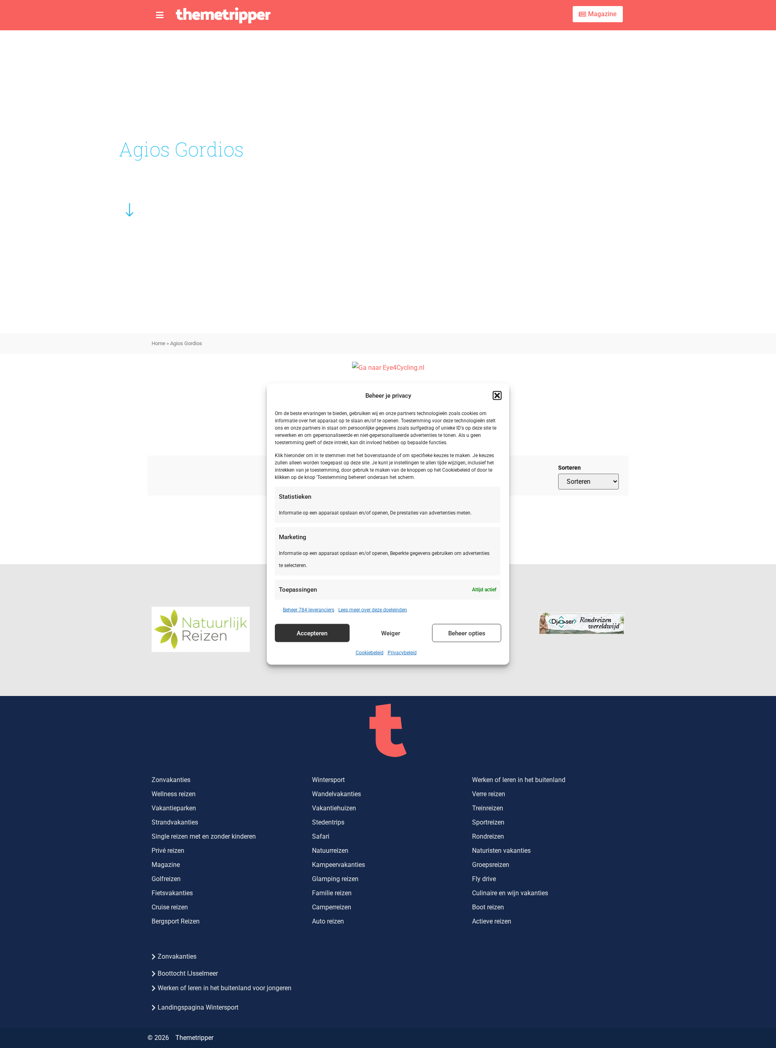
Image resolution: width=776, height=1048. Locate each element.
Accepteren (312, 633)
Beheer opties (466, 633)
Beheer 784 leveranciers (308, 610)
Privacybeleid (402, 653)
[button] (497, 395)
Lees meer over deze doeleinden (372, 610)
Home (158, 343)
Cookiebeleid (370, 653)
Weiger (390, 633)
